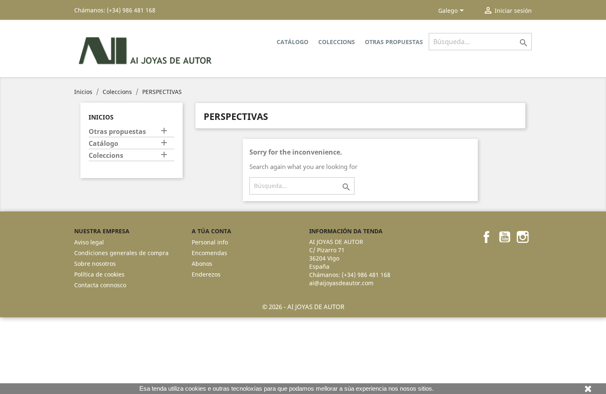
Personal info (210, 242)
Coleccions (336, 42)
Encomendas (209, 253)
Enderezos (206, 274)
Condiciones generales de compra (121, 253)
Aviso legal (89, 242)
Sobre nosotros (95, 263)
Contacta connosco (100, 285)
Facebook (486, 237)
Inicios (101, 117)
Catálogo (292, 42)
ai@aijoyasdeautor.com (341, 283)
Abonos (202, 263)
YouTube (504, 237)
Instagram (522, 237)
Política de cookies (99, 274)
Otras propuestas (394, 42)
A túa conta (211, 231)
